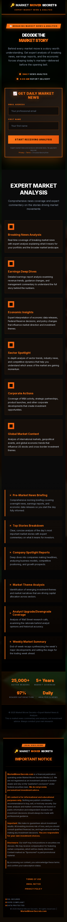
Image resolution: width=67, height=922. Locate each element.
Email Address (16, 104)
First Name (14, 119)
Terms (28, 152)
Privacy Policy (33, 889)
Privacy (21, 152)
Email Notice (33, 884)
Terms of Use (33, 879)
